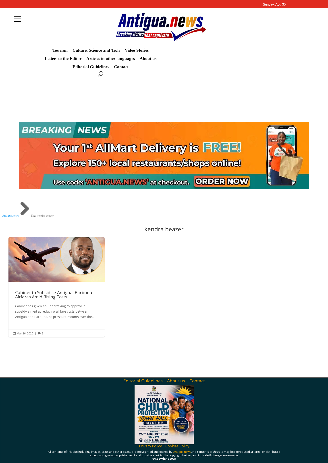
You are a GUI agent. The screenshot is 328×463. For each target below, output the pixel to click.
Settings (289, 456)
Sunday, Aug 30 (274, 4)
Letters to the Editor (63, 58)
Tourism (60, 50)
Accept (238, 456)
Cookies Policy (177, 446)
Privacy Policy (150, 446)
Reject (263, 456)
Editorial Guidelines (91, 67)
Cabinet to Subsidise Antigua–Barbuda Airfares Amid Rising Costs (56, 287)
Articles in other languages (110, 58)
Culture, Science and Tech (96, 50)
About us (148, 58)
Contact (121, 67)
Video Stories (137, 50)
